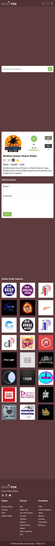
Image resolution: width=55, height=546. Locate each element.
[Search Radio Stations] (50, 69)
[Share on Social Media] (14, 160)
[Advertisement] (27, 36)
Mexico (41, 516)
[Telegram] (10, 494)
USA (40, 507)
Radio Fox (40, 544)
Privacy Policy (7, 507)
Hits (21, 507)
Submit (7, 214)
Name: (6, 186)
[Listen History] (42, 3)
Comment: (8, 196)
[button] (34, 144)
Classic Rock (25, 525)
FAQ (3, 513)
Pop (21, 534)
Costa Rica (42, 522)
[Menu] (51, 3)
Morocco (41, 525)
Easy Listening (26, 531)
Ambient (23, 519)
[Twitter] (3, 494)
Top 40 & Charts (26, 513)
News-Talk (24, 510)
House (6, 164)
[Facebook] (7, 494)
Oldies (22, 528)
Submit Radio (7, 516)
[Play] (34, 139)
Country (23, 516)
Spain (22, 164)
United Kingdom (44, 510)
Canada (41, 519)
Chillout (23, 522)
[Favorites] (47, 3)
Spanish (14, 164)
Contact (5, 510)
